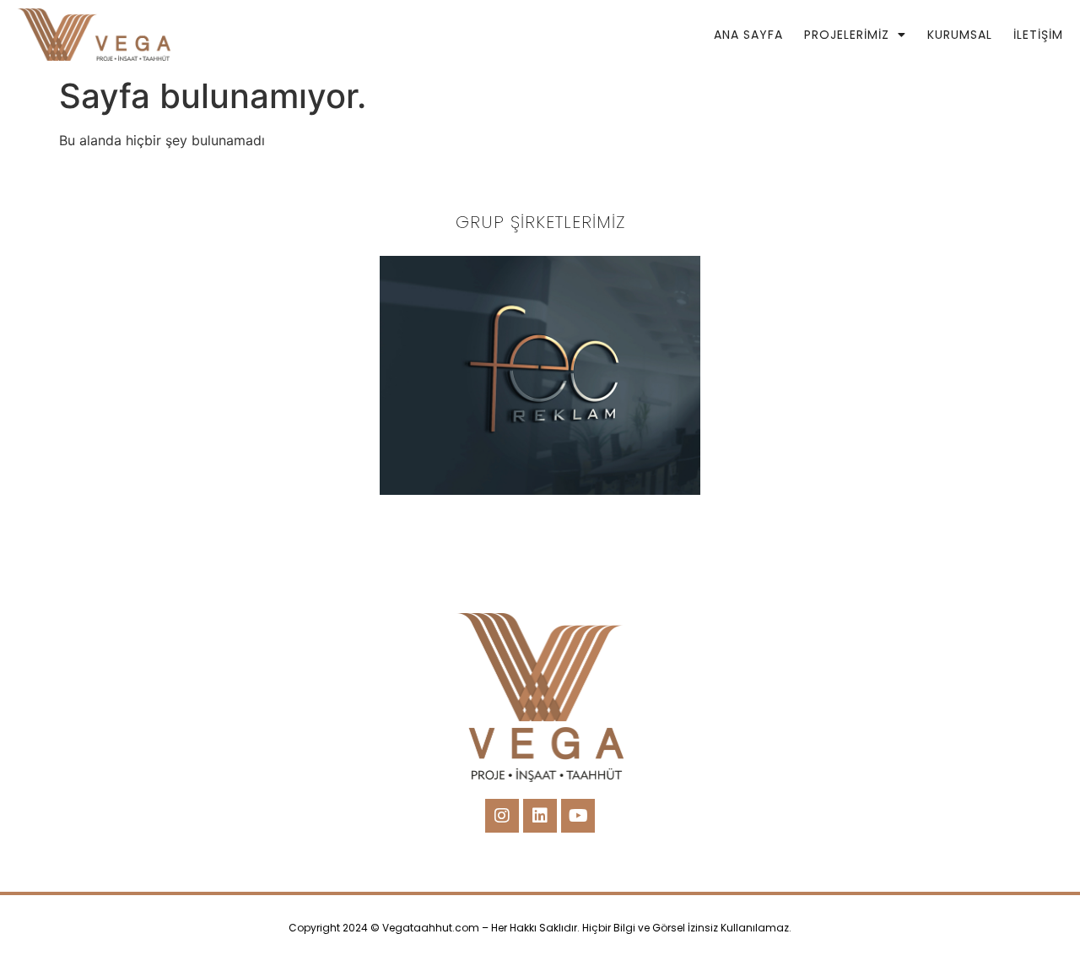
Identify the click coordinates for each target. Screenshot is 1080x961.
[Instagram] (502, 816)
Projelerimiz (846, 34)
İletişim (1038, 34)
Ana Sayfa (748, 34)
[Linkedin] (540, 816)
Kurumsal (959, 34)
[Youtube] (578, 816)
